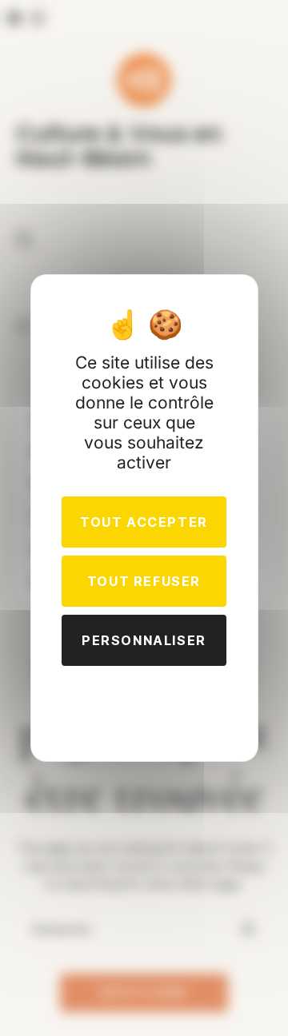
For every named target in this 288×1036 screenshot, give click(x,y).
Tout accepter (144, 522)
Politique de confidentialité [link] (143, 699)
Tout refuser (144, 581)
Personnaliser (144, 640)
